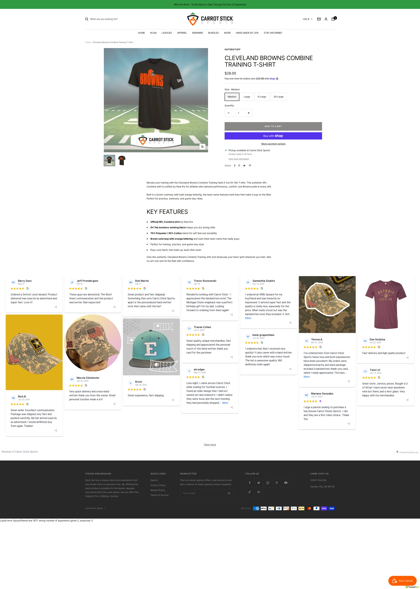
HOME (141, 32)
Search (154, 480)
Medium (232, 96)
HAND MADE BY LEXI (247, 32)
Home (88, 42)
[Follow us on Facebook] (249, 482)
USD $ (306, 19)
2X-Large (279, 96)
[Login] (326, 19)
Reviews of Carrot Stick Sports (20, 451)
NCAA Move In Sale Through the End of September (218, 4)
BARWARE (197, 32)
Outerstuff (233, 49)
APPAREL (182, 32)
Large (247, 96)
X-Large (262, 96)
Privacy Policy (158, 485)
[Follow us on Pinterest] (276, 482)
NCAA (153, 32)
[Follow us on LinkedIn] (258, 491)
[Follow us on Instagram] (267, 482)
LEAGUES (167, 32)
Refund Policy (157, 490)
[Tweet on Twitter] (244, 165)
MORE (227, 32)
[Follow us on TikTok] (249, 491)
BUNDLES (213, 32)
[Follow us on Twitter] (258, 482)
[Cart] (333, 19)
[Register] (228, 493)
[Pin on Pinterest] (239, 165)
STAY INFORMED (273, 32)
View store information (239, 159)
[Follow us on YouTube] (285, 482)
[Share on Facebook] (234, 165)
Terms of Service (159, 495)
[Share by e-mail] (250, 165)
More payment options (273, 143)
